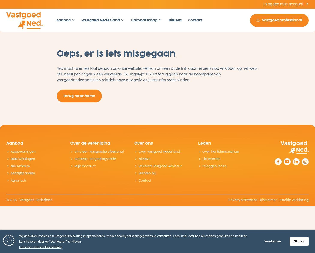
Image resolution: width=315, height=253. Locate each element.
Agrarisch (18, 180)
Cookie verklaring (294, 200)
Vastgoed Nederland (101, 20)
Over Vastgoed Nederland (159, 152)
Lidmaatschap (145, 20)
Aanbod (64, 20)
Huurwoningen (23, 159)
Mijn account (85, 166)
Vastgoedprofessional (282, 20)
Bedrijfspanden (23, 173)
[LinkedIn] (296, 161)
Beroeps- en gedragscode (95, 159)
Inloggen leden (214, 166)
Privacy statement (242, 200)
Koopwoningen (23, 152)
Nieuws (175, 20)
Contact (195, 20)
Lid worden (211, 159)
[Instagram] (305, 161)
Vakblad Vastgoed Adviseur (160, 166)
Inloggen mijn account (283, 4)
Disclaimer (268, 200)
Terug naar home (79, 96)
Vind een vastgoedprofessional (99, 152)
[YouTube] (287, 161)
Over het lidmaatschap (220, 152)
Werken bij (147, 173)
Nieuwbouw (20, 166)
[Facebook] (278, 161)
